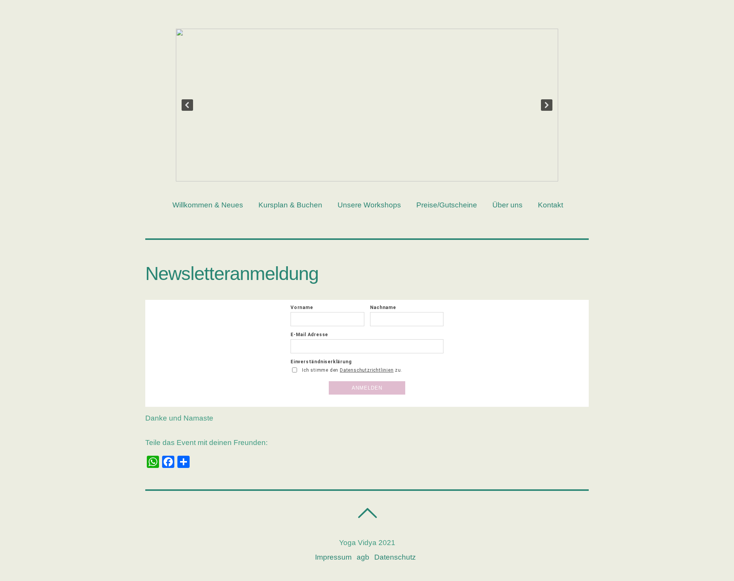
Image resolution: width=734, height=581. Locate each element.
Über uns (507, 205)
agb (363, 557)
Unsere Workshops (369, 205)
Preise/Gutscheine (446, 205)
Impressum (333, 557)
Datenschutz (395, 557)
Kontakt (550, 205)
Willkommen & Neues (207, 205)
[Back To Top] (367, 513)
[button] (187, 105)
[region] (367, 105)
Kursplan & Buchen (290, 205)
